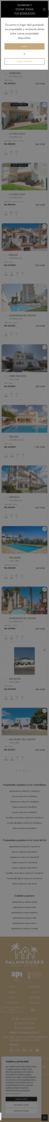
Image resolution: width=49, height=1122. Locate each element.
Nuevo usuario (24, 61)
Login (24, 46)
